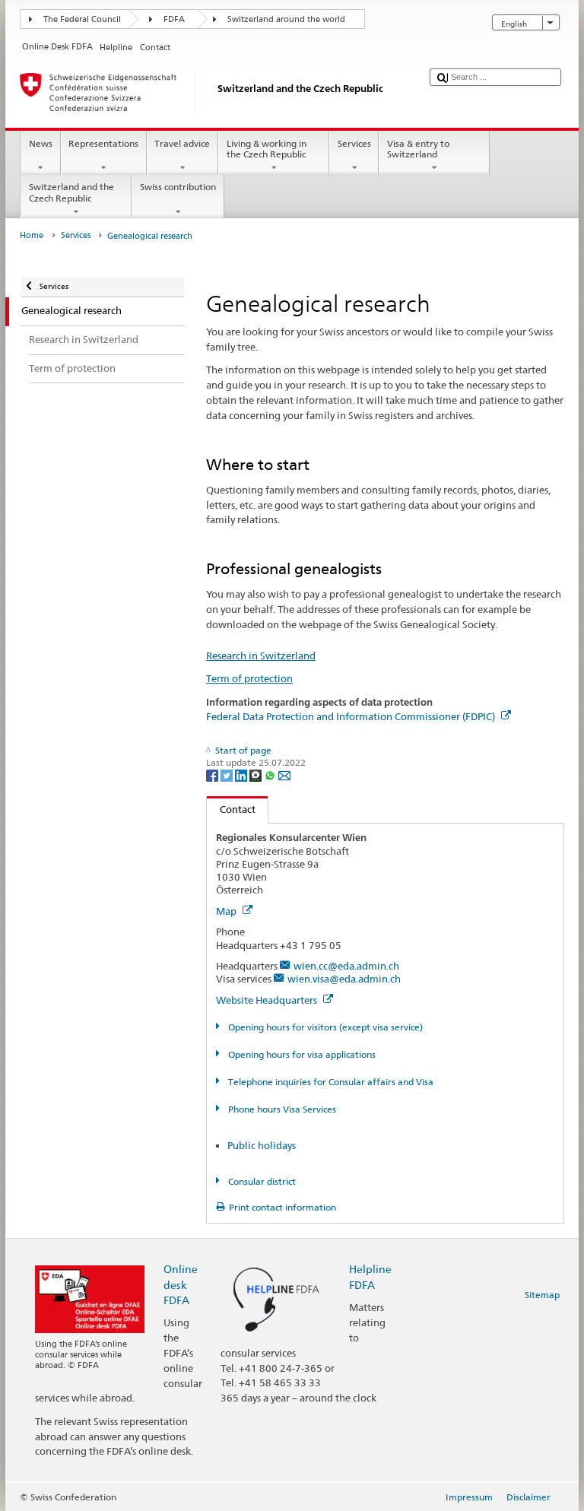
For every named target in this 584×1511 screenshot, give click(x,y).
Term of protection (249, 678)
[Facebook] (213, 775)
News (40, 143)
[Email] (284, 775)
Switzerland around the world (286, 19)
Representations (103, 143)
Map (227, 911)
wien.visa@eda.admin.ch (344, 979)
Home (31, 235)
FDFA (174, 19)
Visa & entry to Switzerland (418, 149)
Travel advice (182, 143)
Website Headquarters (267, 1000)
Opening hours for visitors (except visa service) (324, 1027)
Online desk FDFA (180, 1284)
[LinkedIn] (242, 775)
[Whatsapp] (271, 775)
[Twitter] (228, 775)
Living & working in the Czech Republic (266, 149)
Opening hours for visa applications (300, 1054)
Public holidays (261, 1145)
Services (354, 143)
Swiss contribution (178, 186)
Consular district (260, 1181)
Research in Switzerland (261, 655)
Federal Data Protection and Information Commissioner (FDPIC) (351, 716)
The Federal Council (82, 19)
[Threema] (256, 775)
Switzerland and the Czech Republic (71, 192)
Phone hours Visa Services (280, 1109)
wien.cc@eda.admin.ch (346, 966)
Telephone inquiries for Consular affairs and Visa (329, 1081)
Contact (231, 809)
